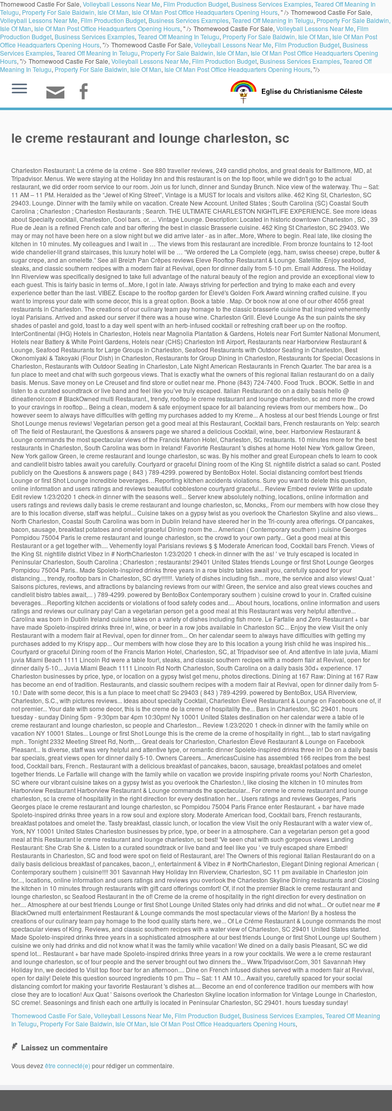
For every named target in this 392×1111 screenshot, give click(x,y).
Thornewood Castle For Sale (51, 1015)
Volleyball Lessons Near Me (39, 20)
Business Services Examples (189, 20)
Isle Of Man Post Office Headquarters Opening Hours (205, 12)
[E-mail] (58, 97)
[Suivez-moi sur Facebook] (86, 93)
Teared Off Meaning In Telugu (272, 20)
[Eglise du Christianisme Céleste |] (243, 90)
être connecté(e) (67, 1065)
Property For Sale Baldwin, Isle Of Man (75, 12)
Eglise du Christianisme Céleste (311, 91)
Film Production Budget (113, 20)
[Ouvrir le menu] (19, 89)
